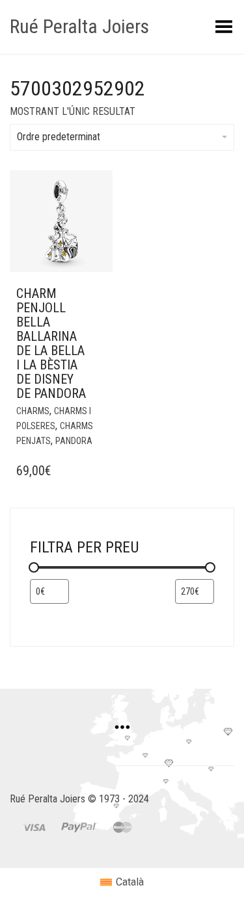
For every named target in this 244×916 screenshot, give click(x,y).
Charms (32, 411)
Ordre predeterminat (58, 136)
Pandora (73, 441)
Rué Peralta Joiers (79, 26)
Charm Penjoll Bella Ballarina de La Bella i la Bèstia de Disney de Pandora (51, 343)
